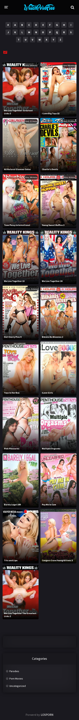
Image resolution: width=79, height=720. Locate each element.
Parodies (14, 671)
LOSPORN (47, 714)
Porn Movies (16, 678)
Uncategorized (17, 686)
